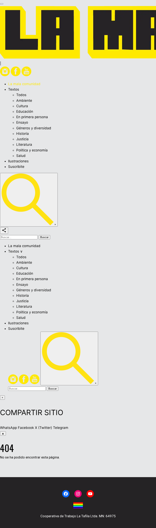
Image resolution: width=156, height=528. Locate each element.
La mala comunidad (24, 84)
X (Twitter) (43, 428)
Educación (24, 111)
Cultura (22, 106)
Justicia (22, 139)
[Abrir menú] (1, 3)
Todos (21, 95)
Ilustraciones (18, 161)
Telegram (60, 428)
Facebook (26, 428)
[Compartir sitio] (4, 230)
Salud (21, 156)
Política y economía (32, 150)
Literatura (24, 144)
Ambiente (24, 101)
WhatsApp (8, 428)
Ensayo (22, 122)
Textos (13, 89)
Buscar (44, 237)
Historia (22, 134)
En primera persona (32, 117)
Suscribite (16, 167)
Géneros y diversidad (33, 128)
